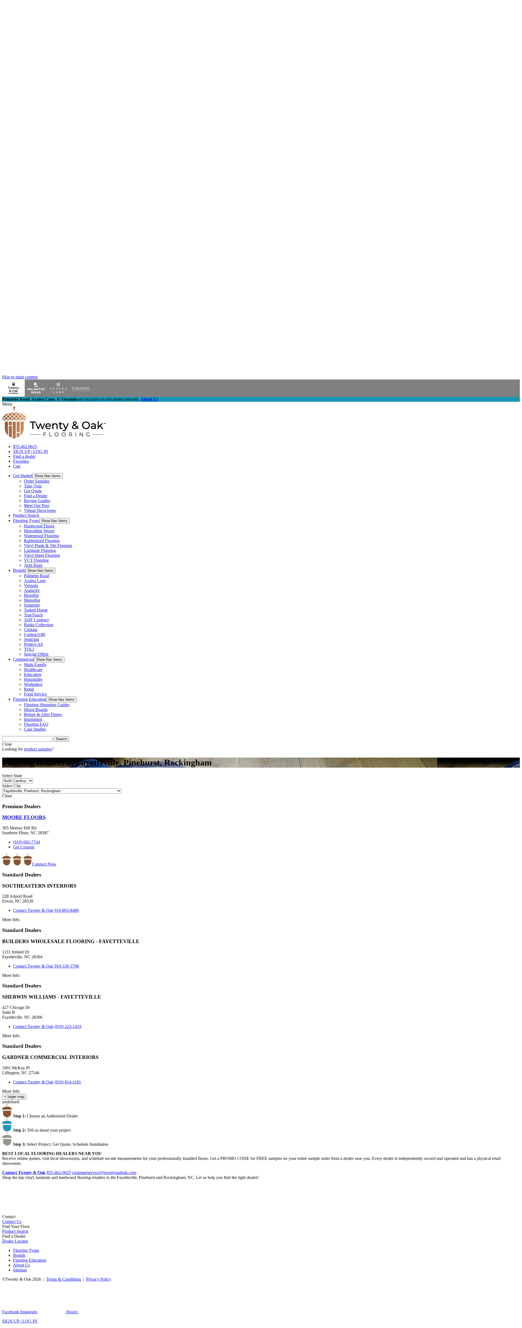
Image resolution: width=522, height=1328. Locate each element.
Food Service (35, 694)
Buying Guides (37, 500)
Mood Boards (36, 709)
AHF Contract (36, 619)
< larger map (14, 1097)
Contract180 (34, 634)
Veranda (31, 585)
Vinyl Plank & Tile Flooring (48, 545)
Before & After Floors (43, 714)
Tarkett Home (36, 610)
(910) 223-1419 (67, 1026)
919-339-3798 (66, 966)
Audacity (32, 590)
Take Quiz (33, 486)
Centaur (31, 629)
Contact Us (11, 1221)
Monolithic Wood (39, 531)
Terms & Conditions (63, 1279)
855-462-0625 (58, 1172)
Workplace (33, 684)
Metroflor (32, 600)
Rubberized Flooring (42, 540)
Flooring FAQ (36, 724)
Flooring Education (29, 699)
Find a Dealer (35, 495)
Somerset (32, 605)
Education (32, 674)
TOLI (29, 649)
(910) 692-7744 (26, 842)
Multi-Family (35, 664)
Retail (29, 689)
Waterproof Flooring (41, 535)
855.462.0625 (25, 446)
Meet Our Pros (36, 505)
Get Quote (33, 491)
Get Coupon (23, 847)
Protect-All (33, 644)
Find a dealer (24, 456)
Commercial (23, 659)
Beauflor (31, 595)
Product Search (26, 515)
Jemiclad (31, 639)
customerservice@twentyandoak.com (104, 1172)
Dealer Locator (15, 1241)
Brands (19, 570)
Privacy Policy (98, 1279)
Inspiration (33, 719)
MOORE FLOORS (24, 817)
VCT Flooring (36, 560)
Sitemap (20, 1270)
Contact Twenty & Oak (33, 910)
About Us (149, 399)
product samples (38, 749)
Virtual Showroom (40, 510)
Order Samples (36, 481)
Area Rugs (33, 565)
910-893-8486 (66, 910)
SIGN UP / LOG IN (30, 451)
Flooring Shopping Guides (47, 704)
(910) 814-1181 (67, 1082)
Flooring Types (26, 520)
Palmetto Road (36, 575)
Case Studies (35, 729)
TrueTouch (33, 615)
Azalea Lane (35, 580)
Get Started (22, 475)
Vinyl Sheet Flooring (42, 555)
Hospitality (33, 679)
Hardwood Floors (39, 526)
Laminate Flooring (40, 550)
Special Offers (36, 654)
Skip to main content (20, 377)
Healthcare (33, 669)
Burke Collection (38, 624)
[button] (47, 476)
